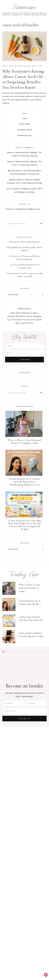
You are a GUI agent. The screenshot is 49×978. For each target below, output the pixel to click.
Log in (24, 118)
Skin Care (18, 66)
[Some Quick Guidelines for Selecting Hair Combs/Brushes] (10, 636)
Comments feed (24, 130)
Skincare (27, 66)
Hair (11, 66)
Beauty (5, 66)
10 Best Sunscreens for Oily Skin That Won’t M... (31, 618)
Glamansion (24, 8)
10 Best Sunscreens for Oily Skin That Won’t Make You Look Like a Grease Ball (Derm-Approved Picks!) (24, 525)
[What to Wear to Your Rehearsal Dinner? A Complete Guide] (10, 588)
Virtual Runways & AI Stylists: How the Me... (30, 602)
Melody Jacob (14, 170)
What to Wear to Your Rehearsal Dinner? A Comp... (29, 587)
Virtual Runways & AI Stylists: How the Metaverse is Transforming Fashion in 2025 (24, 482)
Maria (9, 152)
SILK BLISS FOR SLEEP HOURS (24, 242)
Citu (8, 189)
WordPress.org (24, 135)
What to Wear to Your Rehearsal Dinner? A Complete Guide (24, 441)
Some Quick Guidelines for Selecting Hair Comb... (31, 635)
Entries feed (24, 124)
